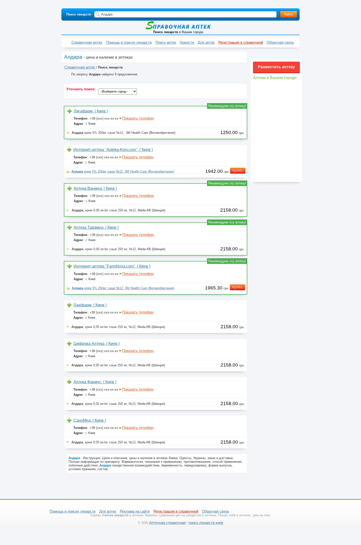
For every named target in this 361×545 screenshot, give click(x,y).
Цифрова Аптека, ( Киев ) (96, 343)
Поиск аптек (165, 42)
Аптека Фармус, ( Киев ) (94, 382)
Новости (187, 42)
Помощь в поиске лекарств (129, 42)
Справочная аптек (86, 42)
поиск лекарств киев (206, 523)
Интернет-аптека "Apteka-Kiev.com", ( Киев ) (113, 150)
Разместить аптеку (276, 67)
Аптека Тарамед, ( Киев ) (96, 227)
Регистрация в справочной (240, 42)
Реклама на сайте (135, 511)
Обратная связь (280, 42)
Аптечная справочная (167, 523)
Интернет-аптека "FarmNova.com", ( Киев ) (112, 266)
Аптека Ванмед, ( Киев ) (95, 188)
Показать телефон (138, 118)
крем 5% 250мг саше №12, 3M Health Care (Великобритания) (122, 171)
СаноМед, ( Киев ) (89, 420)
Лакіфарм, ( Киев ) (90, 305)
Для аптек (206, 42)
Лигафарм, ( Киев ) (91, 111)
